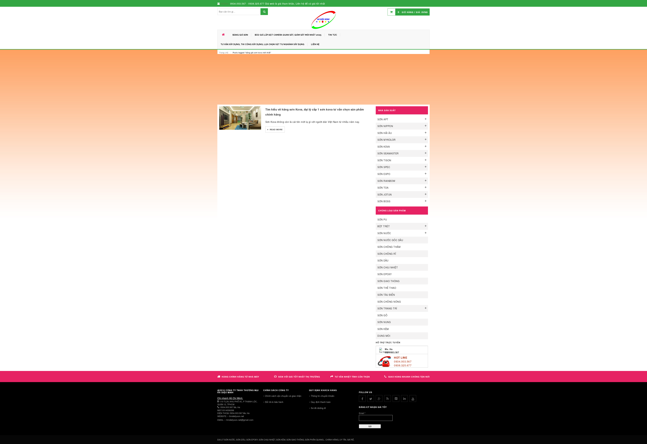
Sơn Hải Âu (384, 133)
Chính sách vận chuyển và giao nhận (283, 395)
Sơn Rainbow (386, 181)
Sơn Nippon (385, 126)
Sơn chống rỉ (386, 253)
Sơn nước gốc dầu (390, 240)
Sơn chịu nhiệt (387, 267)
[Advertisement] (323, 79)
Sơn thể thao (386, 287)
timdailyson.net (236, 416)
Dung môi (383, 335)
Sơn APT (382, 119)
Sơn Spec (383, 167)
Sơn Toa (383, 187)
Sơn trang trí (387, 308)
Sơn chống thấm (388, 246)
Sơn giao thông (388, 281)
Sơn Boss (383, 201)
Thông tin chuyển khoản (322, 395)
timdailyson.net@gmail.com (239, 419)
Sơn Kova (383, 146)
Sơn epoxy (384, 274)
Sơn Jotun (384, 194)
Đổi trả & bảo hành (274, 402)
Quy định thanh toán (321, 402)
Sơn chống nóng (389, 301)
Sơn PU (382, 219)
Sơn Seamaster (388, 153)
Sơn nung (384, 322)
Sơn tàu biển (386, 294)
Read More (276, 129)
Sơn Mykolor (386, 139)
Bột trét (383, 226)
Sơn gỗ (382, 315)
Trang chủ (223, 52)
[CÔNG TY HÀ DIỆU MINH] (323, 19)
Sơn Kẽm (383, 329)
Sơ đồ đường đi (318, 408)
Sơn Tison (384, 160)
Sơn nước (384, 233)
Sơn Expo (383, 174)
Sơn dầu (383, 260)
